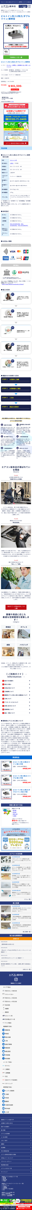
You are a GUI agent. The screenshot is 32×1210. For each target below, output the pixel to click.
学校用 (7, 1098)
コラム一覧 (27, 899)
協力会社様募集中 (16, 935)
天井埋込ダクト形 (10, 1019)
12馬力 (12, 163)
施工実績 (3, 1130)
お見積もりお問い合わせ (7, 1123)
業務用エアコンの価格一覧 (8, 1194)
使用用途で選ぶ (7, 1087)
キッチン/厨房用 (9, 1091)
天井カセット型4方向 (11, 991)
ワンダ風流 (8, 1023)
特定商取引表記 (4, 1165)
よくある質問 (4, 1137)
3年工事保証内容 (5, 1151)
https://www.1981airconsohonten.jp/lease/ (12, 284)
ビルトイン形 (20, 10)
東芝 (26, 65)
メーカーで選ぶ (7, 1062)
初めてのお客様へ (5, 1126)
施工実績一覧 (26, 931)
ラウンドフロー (9, 994)
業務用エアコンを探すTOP (7, 1119)
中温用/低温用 (9, 1105)
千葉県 (10, 811)
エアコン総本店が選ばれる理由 (8, 1154)
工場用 (7, 1094)
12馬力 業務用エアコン (6, 12)
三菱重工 (14, 65)
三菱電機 (19, 65)
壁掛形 (7, 1012)
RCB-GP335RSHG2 (17, 224)
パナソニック (8, 1083)
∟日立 (3, 1190)
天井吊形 (7, 1005)
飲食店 (7, 1033)
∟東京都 (4, 1177)
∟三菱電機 (4, 1187)
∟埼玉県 (4, 1178)
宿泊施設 (7, 1058)
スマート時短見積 (6, 1193)
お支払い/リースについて (7, 1158)
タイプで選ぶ (7, 987)
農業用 (7, 1101)
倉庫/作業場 (8, 1044)
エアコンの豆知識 (5, 1133)
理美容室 (7, 1048)
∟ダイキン (4, 1184)
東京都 (5, 810)
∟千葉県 (4, 1181)
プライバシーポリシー (6, 1161)
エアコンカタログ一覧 (6, 1168)
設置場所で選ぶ (7, 1026)
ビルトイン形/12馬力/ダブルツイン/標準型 (21, 12)
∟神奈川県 (4, 1179)
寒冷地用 (7, 1108)
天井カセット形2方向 (11, 998)
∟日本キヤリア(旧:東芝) (7, 1188)
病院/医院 (8, 1051)
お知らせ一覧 (26, 969)
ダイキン (9, 65)
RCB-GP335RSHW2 (15, 224)
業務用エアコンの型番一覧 (8, 1192)
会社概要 (3, 1147)
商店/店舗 (8, 1037)
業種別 (2, 1144)
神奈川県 (5, 813)
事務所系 (7, 1030)
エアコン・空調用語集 (7, 1195)
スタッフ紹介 (4, 1140)
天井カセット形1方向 (11, 1001)
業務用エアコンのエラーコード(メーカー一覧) (13, 1183)
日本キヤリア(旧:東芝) (11, 1080)
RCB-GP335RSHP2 (23, 225)
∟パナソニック (5, 1185)
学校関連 (7, 1055)
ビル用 (7, 1112)
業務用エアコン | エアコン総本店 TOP (8, 10)
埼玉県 (5, 809)
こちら (12, 101)
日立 (23, 65)
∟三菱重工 (4, 1186)
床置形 (7, 1008)
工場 (6, 1041)
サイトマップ (4, 1172)
